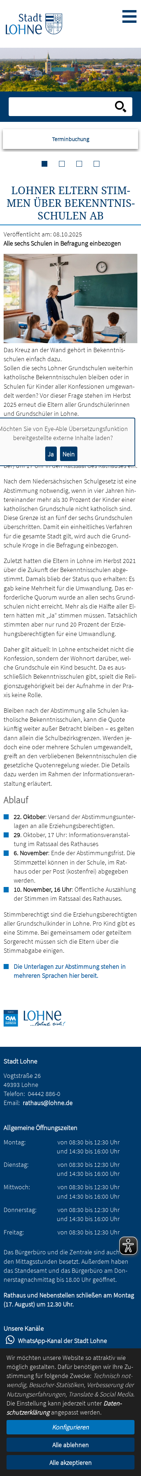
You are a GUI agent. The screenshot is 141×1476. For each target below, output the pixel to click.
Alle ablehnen (70, 1445)
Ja (51, 454)
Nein (69, 454)
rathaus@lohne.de (48, 1103)
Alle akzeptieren (71, 1462)
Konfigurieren (70, 1427)
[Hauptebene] (34, 23)
